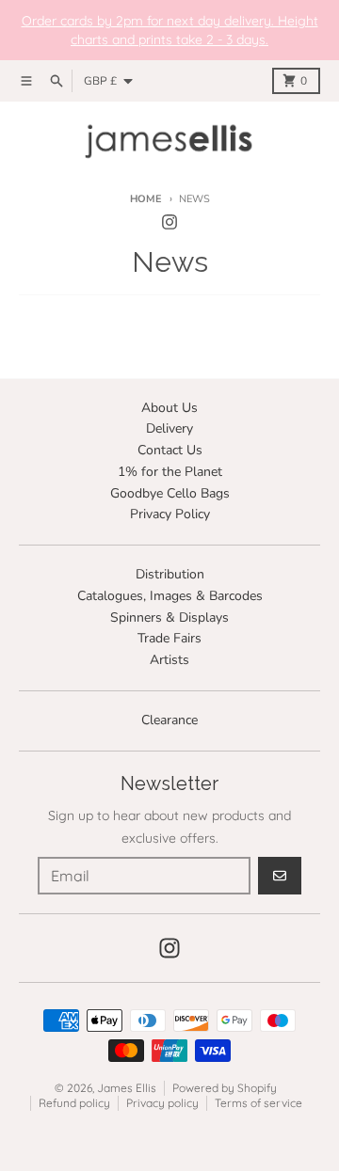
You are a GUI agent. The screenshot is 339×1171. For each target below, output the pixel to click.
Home (146, 199)
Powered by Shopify (224, 1088)
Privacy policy (162, 1103)
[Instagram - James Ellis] (169, 222)
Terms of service (258, 1103)
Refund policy (74, 1103)
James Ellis (126, 1088)
